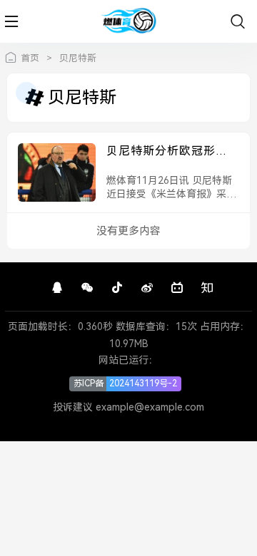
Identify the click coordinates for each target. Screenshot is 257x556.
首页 (30, 58)
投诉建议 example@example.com (128, 407)
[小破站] (177, 288)
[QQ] (57, 288)
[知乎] (207, 288)
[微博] (147, 288)
